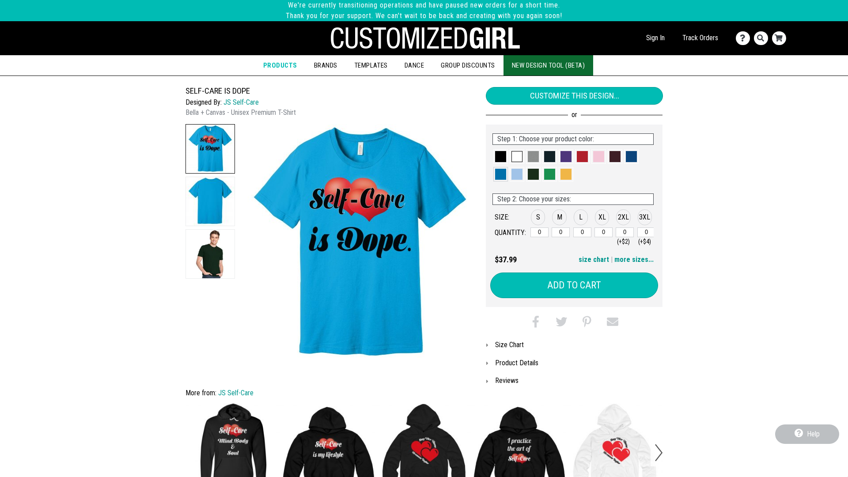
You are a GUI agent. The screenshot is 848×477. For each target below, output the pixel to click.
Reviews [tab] (507, 380)
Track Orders (700, 38)
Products (280, 65)
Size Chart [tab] (509, 345)
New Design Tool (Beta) (548, 65)
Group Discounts (468, 65)
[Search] (763, 38)
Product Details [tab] (516, 363)
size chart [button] (594, 259)
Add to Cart (574, 285)
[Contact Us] (745, 38)
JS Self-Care (241, 102)
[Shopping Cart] (781, 38)
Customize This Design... (574, 96)
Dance (414, 65)
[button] (210, 149)
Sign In (655, 38)
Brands (325, 65)
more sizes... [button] (634, 259)
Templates (371, 65)
